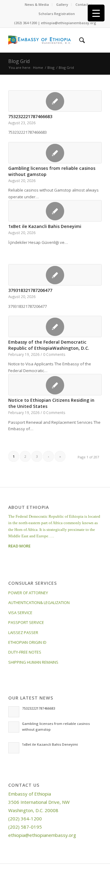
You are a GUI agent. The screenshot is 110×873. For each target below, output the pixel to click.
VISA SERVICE (20, 612)
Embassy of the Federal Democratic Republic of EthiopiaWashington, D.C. (48, 345)
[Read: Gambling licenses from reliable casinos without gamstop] (13, 727)
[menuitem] (37, 4)
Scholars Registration (56, 13)
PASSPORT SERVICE (26, 622)
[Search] (79, 40)
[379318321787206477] (55, 274)
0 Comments (54, 354)
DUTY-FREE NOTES (24, 652)
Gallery (62, 4)
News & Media (37, 4)
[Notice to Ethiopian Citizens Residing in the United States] (55, 384)
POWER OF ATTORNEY (28, 592)
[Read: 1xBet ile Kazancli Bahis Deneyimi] (13, 747)
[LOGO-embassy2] (45, 40)
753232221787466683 (30, 116)
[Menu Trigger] (96, 13)
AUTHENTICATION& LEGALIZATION (39, 602)
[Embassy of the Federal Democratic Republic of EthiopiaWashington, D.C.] (55, 326)
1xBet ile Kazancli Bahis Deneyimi (44, 226)
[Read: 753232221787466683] (13, 711)
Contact (81, 4)
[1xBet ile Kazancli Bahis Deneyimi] (55, 211)
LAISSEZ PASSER (23, 632)
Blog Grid (19, 61)
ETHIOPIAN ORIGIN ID (27, 642)
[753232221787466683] (55, 101)
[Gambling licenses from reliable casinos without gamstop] (55, 152)
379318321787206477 (30, 290)
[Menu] (93, 40)
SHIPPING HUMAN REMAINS (33, 662)
